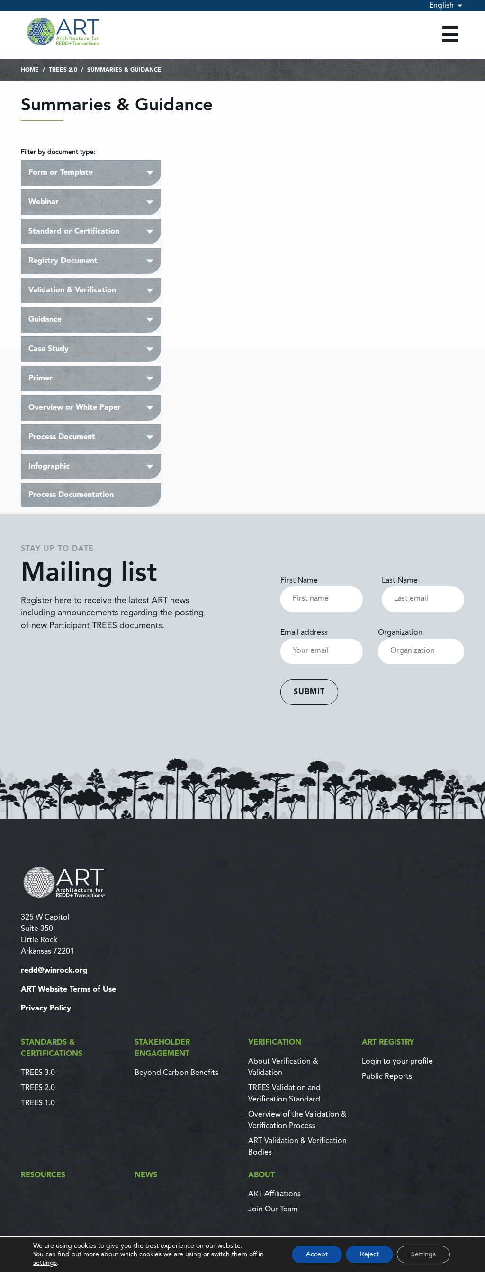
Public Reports (387, 1077)
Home (30, 70)
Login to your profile (397, 1061)
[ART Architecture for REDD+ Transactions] (242, 882)
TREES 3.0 (38, 1073)
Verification (274, 1042)
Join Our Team (273, 1209)
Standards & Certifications (51, 1048)
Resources (43, 1175)
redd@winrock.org (54, 970)
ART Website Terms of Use (68, 989)
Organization (400, 633)
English (441, 5)
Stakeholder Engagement (162, 1048)
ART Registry (388, 1042)
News (146, 1175)
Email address (304, 633)
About (261, 1175)
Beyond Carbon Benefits (176, 1073)
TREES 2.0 (63, 70)
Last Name (400, 581)
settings (45, 1263)
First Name (299, 581)
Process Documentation (71, 495)
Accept (317, 1254)
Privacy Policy (46, 1008)
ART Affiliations (274, 1194)
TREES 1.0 (38, 1103)
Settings (423, 1254)
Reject (369, 1254)
